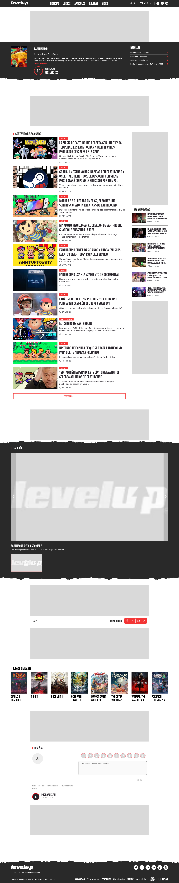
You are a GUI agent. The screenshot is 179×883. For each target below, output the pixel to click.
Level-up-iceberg (66, 319)
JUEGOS (67, 3)
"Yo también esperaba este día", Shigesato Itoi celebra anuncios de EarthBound (89, 374)
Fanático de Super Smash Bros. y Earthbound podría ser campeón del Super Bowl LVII (88, 301)
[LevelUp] (80, 879)
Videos (63, 270)
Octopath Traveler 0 (77, 698)
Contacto (14, 872)
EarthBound (40, 48)
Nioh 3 (34, 696)
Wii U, (50, 54)
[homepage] (19, 3)
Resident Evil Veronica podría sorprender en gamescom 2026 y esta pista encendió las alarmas (157, 217)
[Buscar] (134, 3)
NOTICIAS (54, 3)
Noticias (63, 138)
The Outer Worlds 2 (116, 698)
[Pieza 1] (26, 563)
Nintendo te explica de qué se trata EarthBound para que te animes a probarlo (90, 350)
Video (105, 3)
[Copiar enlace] (144, 621)
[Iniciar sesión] (131, 3)
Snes (55, 54)
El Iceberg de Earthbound (76, 323)
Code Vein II (57, 696)
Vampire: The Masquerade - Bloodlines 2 (139, 700)
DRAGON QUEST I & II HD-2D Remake (99, 700)
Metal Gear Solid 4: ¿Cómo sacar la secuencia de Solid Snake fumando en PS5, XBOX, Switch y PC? (157, 232)
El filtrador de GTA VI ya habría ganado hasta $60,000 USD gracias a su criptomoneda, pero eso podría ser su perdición (156, 248)
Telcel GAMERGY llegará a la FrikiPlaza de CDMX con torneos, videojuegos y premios (156, 291)
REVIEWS (93, 3)
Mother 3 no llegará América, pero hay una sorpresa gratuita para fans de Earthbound (88, 203)
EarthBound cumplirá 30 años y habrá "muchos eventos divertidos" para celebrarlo (90, 252)
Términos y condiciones (30, 872)
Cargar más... (69, 396)
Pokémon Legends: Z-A (158, 698)
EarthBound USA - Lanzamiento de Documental (89, 274)
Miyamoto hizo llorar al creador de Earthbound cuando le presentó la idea (90, 227)
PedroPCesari (48, 794)
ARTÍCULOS (79, 3)
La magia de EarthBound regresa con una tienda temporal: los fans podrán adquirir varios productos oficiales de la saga (90, 147)
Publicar (139, 780)
